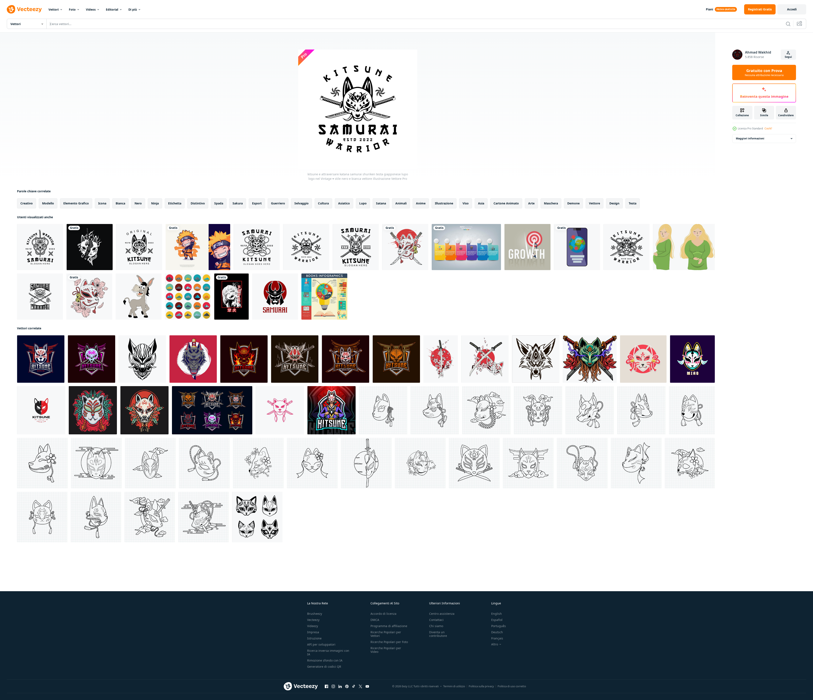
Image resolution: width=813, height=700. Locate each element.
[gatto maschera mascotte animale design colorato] (692, 359)
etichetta (174, 203)
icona (102, 203)
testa (632, 203)
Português (498, 626)
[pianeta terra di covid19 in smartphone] (577, 247)
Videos (91, 9)
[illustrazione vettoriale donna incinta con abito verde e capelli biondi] (684, 247)
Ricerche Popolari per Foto (389, 642)
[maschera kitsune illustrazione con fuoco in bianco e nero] (90, 247)
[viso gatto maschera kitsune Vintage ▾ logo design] (41, 410)
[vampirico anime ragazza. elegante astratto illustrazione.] (231, 296)
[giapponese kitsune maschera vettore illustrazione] (405, 247)
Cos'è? (768, 128)
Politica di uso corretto (512, 686)
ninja (155, 203)
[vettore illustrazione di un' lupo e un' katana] (193, 359)
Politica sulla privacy (481, 686)
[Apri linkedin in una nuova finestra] (340, 686)
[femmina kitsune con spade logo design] (280, 410)
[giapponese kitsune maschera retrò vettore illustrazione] (93, 410)
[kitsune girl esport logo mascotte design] (331, 410)
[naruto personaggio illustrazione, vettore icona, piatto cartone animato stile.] (198, 247)
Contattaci (436, 620)
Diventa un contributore (438, 634)
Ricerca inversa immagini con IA (328, 652)
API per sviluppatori (321, 644)
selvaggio (301, 203)
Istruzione (314, 638)
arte (531, 203)
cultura (323, 203)
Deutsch (497, 632)
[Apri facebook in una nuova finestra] (326, 686)
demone (573, 203)
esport (257, 203)
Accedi (792, 9)
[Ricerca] (788, 23)
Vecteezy (313, 620)
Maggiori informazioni (750, 138)
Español (496, 620)
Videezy (312, 626)
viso (466, 203)
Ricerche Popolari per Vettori (385, 634)
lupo (363, 203)
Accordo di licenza (383, 614)
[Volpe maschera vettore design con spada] (590, 359)
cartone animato (506, 203)
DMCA (374, 620)
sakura (238, 203)
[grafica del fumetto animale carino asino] (139, 296)
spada (218, 203)
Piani (709, 9)
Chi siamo (436, 626)
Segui (788, 57)
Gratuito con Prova (764, 72)
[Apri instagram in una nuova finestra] (333, 686)
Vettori (53, 9)
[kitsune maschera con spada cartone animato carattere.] (643, 359)
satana (381, 203)
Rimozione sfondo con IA (324, 660)
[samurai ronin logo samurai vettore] (275, 296)
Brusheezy (314, 614)
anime (421, 203)
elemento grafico (76, 203)
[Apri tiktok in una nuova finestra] (353, 686)
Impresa (313, 632)
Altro (494, 644)
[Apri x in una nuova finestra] (360, 686)
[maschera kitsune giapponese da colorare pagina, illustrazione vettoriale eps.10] (383, 410)
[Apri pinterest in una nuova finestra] (347, 686)
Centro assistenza (441, 614)
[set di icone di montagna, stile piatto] (188, 296)
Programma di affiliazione (388, 626)
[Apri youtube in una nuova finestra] (367, 686)
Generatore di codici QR (324, 667)
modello (48, 203)
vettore (594, 203)
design (614, 203)
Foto (72, 9)
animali (401, 203)
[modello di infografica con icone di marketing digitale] (466, 247)
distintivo (198, 203)
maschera (551, 203)
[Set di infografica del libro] (324, 296)
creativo (26, 203)
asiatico (344, 203)
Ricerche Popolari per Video (385, 650)
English (496, 614)
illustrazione (444, 203)
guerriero (278, 203)
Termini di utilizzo (454, 686)
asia (481, 203)
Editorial (112, 9)
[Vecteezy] (24, 9)
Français (497, 638)
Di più (132, 9)
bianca (120, 203)
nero (138, 203)
